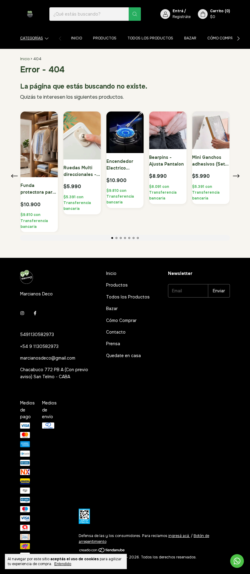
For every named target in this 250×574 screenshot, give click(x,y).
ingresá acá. (179, 535)
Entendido (62, 564)
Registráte (182, 16)
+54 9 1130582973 (39, 346)
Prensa (113, 343)
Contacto (116, 332)
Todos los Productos (150, 38)
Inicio (76, 38)
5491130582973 (37, 334)
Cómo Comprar (222, 38)
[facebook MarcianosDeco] (35, 313)
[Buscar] (135, 14)
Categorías (31, 38)
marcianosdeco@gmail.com (47, 358)
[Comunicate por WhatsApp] (237, 561)
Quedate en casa (123, 355)
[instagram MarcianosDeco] (22, 313)
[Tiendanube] (102, 551)
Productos (104, 38)
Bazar (190, 38)
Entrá (178, 11)
